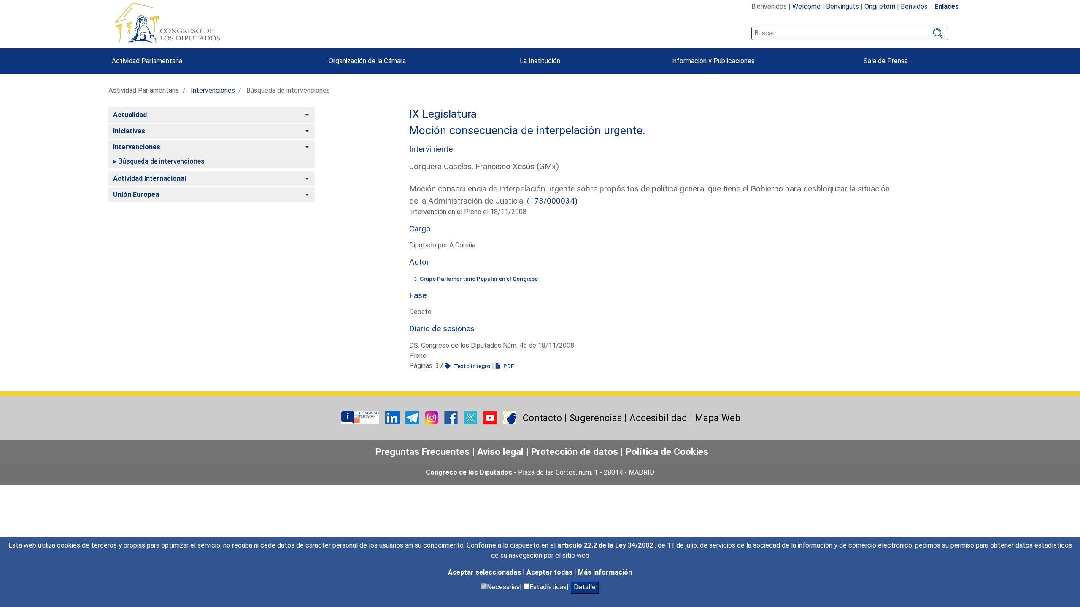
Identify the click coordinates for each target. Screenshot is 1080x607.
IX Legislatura (443, 113)
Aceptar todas (550, 572)
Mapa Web (717, 417)
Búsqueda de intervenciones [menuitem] (161, 161)
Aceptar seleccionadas (485, 572)
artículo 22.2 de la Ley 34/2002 (606, 545)
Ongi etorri (879, 7)
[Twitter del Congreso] (471, 417)
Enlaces (946, 7)
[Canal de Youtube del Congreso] (491, 417)
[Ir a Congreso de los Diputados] (167, 24)
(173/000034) (552, 201)
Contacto (542, 417)
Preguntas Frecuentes (422, 451)
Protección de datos (574, 451)
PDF (508, 366)
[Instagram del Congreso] (432, 417)
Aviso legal (501, 451)
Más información (605, 572)
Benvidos (914, 7)
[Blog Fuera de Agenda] (509, 417)
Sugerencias (596, 417)
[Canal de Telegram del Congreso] (413, 417)
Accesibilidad (658, 417)
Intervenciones (213, 90)
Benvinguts (842, 7)
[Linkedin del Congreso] (393, 417)
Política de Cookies (667, 451)
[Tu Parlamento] (361, 417)
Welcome (806, 7)
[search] (849, 33)
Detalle (585, 587)
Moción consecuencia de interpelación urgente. (527, 130)
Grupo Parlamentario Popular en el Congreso (479, 278)
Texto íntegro (471, 366)
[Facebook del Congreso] (452, 417)
